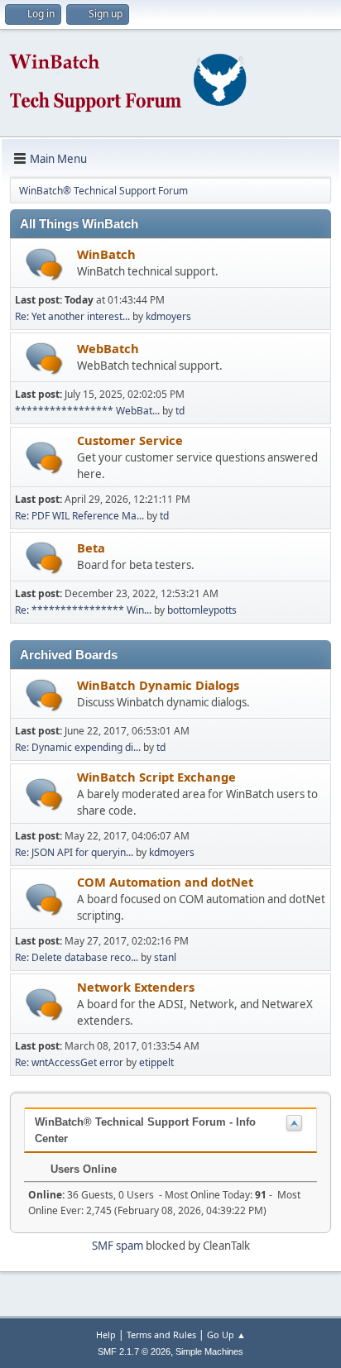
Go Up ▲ (226, 1334)
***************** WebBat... (87, 411)
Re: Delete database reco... (76, 957)
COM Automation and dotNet (165, 881)
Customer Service (130, 440)
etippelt (156, 1062)
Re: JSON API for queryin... (74, 852)
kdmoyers (168, 316)
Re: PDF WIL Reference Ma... (79, 516)
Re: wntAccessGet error (69, 1062)
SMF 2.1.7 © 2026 (134, 1351)
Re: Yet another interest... (72, 316)
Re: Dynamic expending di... (78, 747)
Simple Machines (209, 1351)
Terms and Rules (161, 1334)
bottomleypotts (202, 610)
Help (106, 1334)
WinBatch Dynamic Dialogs (158, 685)
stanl (165, 957)
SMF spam (117, 1245)
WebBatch (108, 348)
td (180, 411)
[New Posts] (44, 264)
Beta (91, 547)
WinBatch (106, 254)
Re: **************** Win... (83, 610)
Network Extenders (136, 986)
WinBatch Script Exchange (156, 776)
